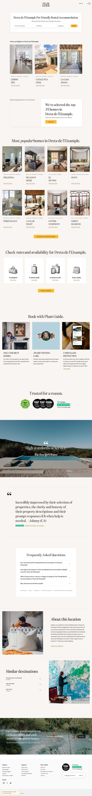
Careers (43, 775)
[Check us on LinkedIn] (10, 783)
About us (43, 767)
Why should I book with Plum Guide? (31, 583)
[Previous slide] (9, 507)
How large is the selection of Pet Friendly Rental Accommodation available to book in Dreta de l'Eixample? (43, 571)
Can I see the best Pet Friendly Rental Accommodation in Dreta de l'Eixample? (41, 564)
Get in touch (24, 769)
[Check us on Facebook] (7, 783)
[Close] (19, 791)
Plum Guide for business (47, 771)
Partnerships (5, 769)
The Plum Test (44, 773)
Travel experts (25, 771)
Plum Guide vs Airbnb (7, 775)
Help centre (24, 767)
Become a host (6, 767)
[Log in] (88, 3)
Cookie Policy (8, 793)
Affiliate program (6, 771)
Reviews (23, 775)
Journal (4, 773)
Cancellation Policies (26, 773)
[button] (46, 3)
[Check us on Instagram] (3, 783)
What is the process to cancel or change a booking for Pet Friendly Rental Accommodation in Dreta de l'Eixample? (43, 578)
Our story (43, 769)
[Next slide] (79, 507)
